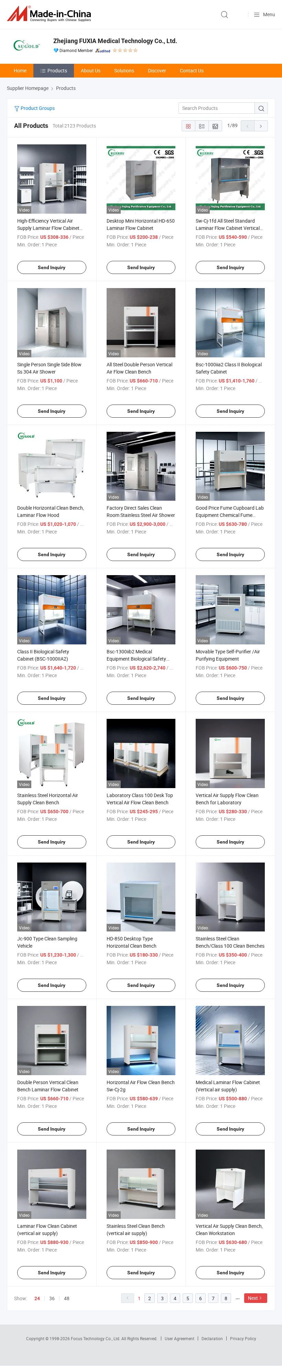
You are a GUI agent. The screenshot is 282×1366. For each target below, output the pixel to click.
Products (57, 70)
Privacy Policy (243, 1338)
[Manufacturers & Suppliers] (50, 14)
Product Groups (37, 108)
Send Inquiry (51, 267)
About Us (90, 70)
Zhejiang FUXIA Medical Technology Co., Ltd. (115, 40)
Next (253, 1298)
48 (66, 1298)
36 (52, 1298)
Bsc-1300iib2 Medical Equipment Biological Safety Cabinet (136, 658)
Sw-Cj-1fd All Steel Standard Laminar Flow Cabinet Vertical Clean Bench (228, 227)
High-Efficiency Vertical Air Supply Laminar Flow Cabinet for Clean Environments (48, 227)
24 (37, 1298)
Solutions (124, 70)
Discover (157, 70)
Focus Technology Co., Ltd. (96, 1338)
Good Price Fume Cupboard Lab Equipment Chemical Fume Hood (230, 515)
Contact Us (192, 70)
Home (20, 70)
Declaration (212, 1338)
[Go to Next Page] (261, 126)
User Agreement (179, 1338)
